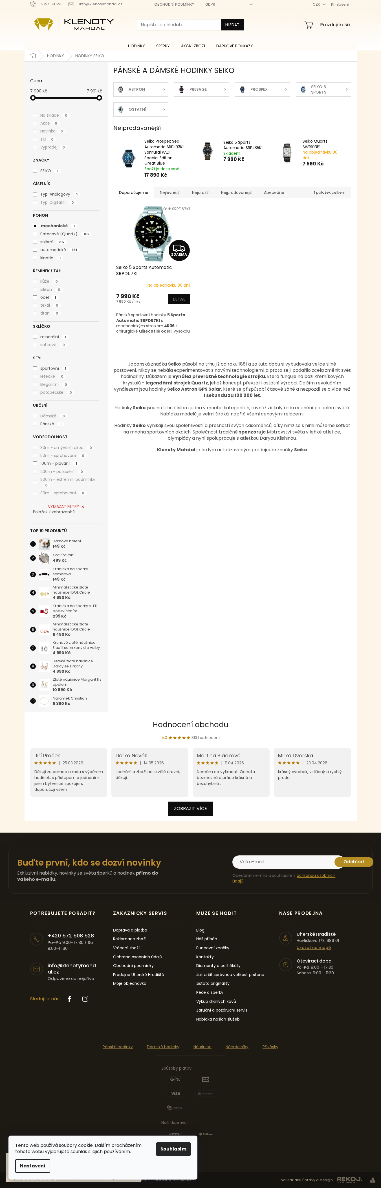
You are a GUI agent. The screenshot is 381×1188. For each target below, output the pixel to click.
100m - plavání (58, 463)
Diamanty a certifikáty (218, 965)
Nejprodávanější (236, 192)
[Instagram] (85, 999)
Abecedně (274, 192)
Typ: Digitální (57, 202)
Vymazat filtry (63, 506)
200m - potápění (61, 471)
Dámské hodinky (163, 1047)
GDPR (210, 4)
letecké (51, 376)
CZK (317, 4)
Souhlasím (173, 1149)
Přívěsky (270, 1047)
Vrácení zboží (126, 948)
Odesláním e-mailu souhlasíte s (283, 878)
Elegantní (53, 384)
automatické (58, 250)
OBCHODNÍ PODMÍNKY (174, 4)
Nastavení (32, 1166)
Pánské (50, 424)
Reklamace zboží (129, 939)
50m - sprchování (62, 455)
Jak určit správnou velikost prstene (230, 974)
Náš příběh (206, 939)
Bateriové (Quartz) (64, 234)
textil (49, 305)
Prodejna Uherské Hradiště (138, 974)
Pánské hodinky (118, 1047)
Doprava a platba (130, 930)
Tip (47, 139)
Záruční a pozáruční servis (221, 1010)
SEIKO (49, 171)
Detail (179, 299)
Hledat (232, 25)
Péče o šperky (209, 992)
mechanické (58, 226)
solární (52, 242)
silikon (50, 289)
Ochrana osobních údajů (137, 957)
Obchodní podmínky (133, 965)
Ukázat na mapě (314, 947)
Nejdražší (201, 192)
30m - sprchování (62, 493)
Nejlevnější (170, 192)
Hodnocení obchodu (190, 725)
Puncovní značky (212, 948)
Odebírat (353, 862)
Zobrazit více (190, 808)
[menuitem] (136, 45)
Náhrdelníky (237, 1047)
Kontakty (205, 957)
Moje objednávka (129, 983)
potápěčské (56, 392)
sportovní (53, 368)
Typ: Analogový (59, 194)
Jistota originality (213, 983)
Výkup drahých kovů (216, 1001)
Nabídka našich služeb (218, 1019)
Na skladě (53, 115)
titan (49, 313)
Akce (48, 123)
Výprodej (52, 147)
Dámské (52, 416)
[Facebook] (69, 999)
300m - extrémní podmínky (67, 482)
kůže (49, 281)
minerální (53, 337)
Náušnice (202, 1047)
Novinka (51, 131)
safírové (52, 345)
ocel (48, 297)
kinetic (50, 258)
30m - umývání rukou (66, 447)
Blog (200, 930)
